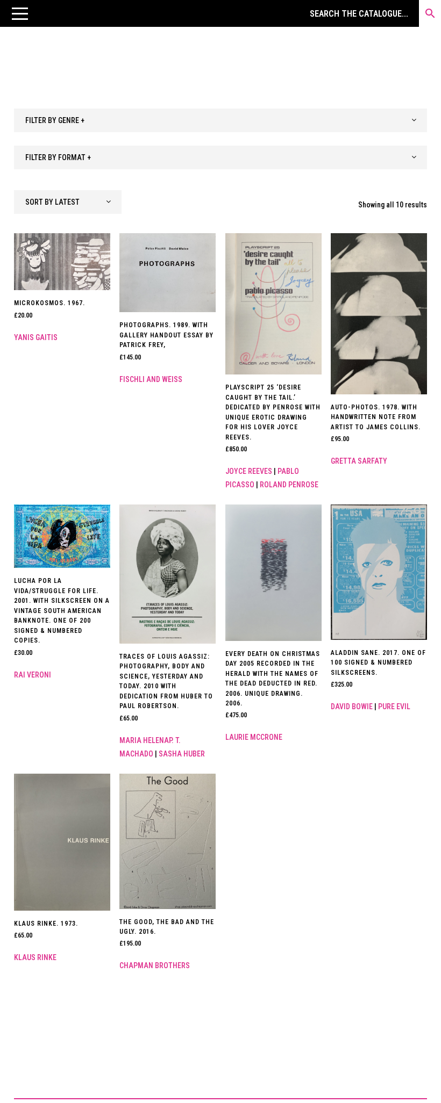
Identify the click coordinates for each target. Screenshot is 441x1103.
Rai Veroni (32, 675)
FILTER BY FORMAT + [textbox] (58, 157)
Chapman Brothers (154, 965)
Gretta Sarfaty (359, 461)
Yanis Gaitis (36, 337)
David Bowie (352, 706)
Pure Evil (394, 706)
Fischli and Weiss (150, 379)
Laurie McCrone (253, 737)
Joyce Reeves (248, 471)
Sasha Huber (182, 753)
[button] (19, 13)
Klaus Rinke (35, 957)
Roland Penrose (289, 484)
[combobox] (220, 120)
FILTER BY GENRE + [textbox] (54, 120)
